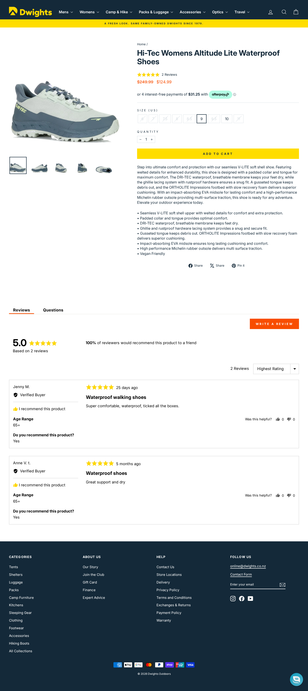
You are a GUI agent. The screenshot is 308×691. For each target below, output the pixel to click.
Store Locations (169, 574)
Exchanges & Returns (173, 605)
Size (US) (147, 110)
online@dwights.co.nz (248, 566)
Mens (64, 12)
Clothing (16, 620)
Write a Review (274, 324)
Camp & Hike (117, 12)
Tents (13, 567)
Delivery (163, 582)
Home (141, 44)
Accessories (191, 12)
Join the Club (93, 574)
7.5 (165, 119)
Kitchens (16, 605)
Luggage (16, 582)
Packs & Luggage (154, 12)
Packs (14, 590)
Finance (89, 590)
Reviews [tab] (21, 310)
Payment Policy (168, 613)
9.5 (213, 119)
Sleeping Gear (20, 613)
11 (238, 119)
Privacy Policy (167, 590)
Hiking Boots (19, 643)
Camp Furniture (21, 597)
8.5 (189, 119)
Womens (88, 12)
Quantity (148, 131)
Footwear (16, 628)
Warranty (163, 620)
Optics (218, 12)
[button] (157, 74)
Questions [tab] (53, 310)
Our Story (90, 567)
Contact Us (165, 567)
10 (227, 119)
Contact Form (241, 574)
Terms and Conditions (174, 597)
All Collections (20, 651)
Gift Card (90, 582)
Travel (240, 12)
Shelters (16, 574)
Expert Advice (94, 597)
